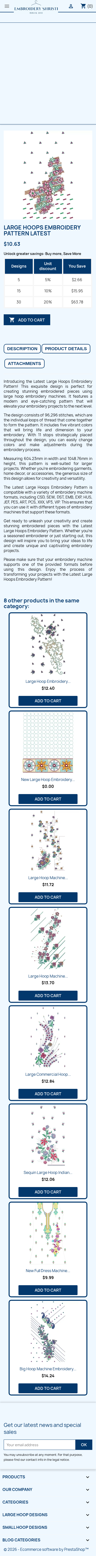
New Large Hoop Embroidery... (48, 779)
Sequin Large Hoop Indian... (48, 1172)
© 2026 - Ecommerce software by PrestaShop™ (46, 1549)
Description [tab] (22, 348)
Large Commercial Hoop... (48, 1074)
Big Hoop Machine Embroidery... (48, 1369)
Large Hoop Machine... (48, 877)
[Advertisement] (48, 73)
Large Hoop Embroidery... (48, 681)
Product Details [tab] (66, 348)
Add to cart (27, 320)
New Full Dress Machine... (48, 1270)
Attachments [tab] (24, 363)
